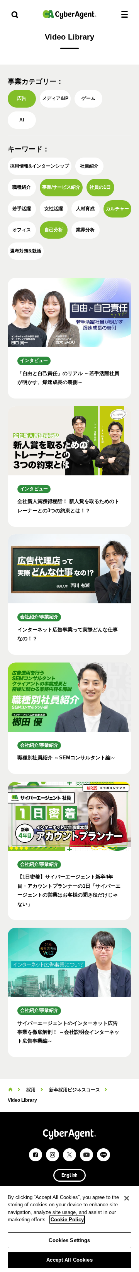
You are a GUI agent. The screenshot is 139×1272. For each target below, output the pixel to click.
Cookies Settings (69, 1240)
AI (21, 120)
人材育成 (85, 208)
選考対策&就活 (25, 251)
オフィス (21, 229)
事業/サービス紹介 (61, 187)
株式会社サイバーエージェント (69, 14)
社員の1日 (100, 187)
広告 (21, 98)
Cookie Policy (67, 1219)
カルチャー (117, 208)
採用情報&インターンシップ (39, 166)
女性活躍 (53, 208)
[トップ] (10, 1090)
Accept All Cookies (69, 1260)
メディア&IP (55, 98)
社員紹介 (89, 166)
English (69, 1175)
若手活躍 (21, 208)
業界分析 (85, 229)
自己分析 (53, 229)
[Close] (126, 1198)
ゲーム (88, 98)
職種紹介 (21, 187)
